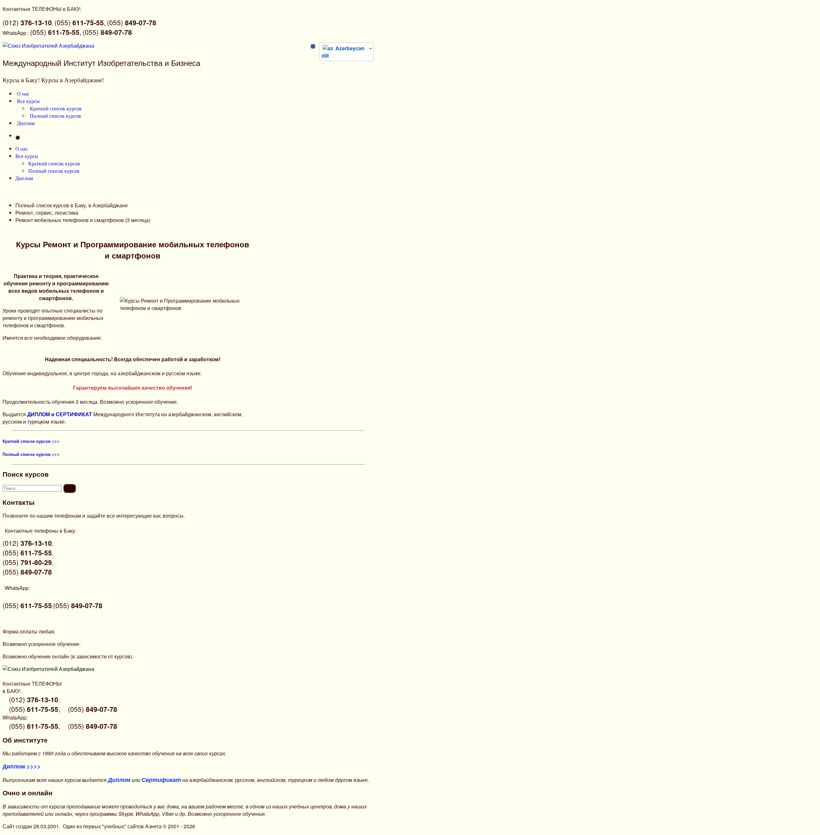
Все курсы (28, 101)
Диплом (26, 123)
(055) (131, 22)
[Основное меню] (17, 137)
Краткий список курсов (56, 108)
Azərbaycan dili (343, 51)
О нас (23, 93)
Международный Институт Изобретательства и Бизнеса (101, 62)
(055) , (80, 22)
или (144, 779)
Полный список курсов (55, 115)
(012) (27, 22)
